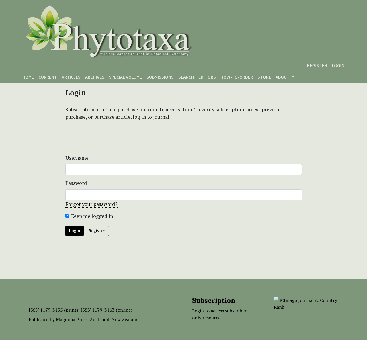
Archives (94, 77)
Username (77, 158)
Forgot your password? (91, 204)
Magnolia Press (71, 319)
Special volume (125, 77)
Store (264, 77)
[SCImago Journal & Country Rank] (306, 303)
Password (76, 183)
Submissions (160, 77)
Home (28, 77)
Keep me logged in (92, 216)
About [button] (283, 77)
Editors (207, 77)
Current (47, 77)
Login (338, 65)
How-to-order (236, 77)
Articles (71, 77)
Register (317, 65)
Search (186, 77)
